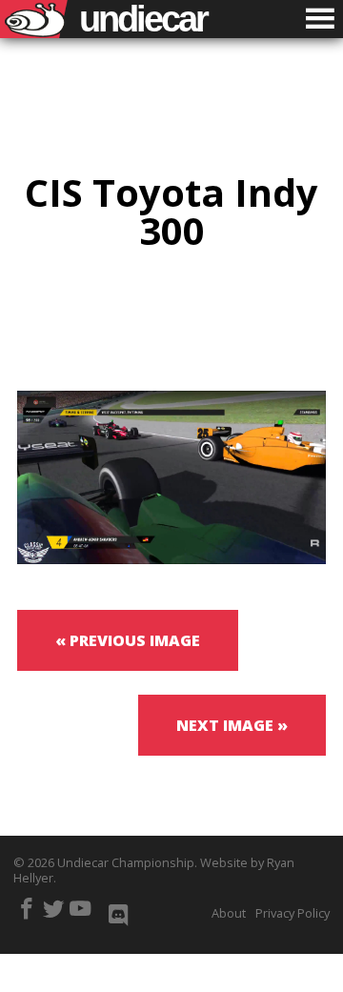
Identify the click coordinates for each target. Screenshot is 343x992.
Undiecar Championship (125, 862)
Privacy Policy (292, 912)
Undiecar (143, 19)
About (229, 912)
